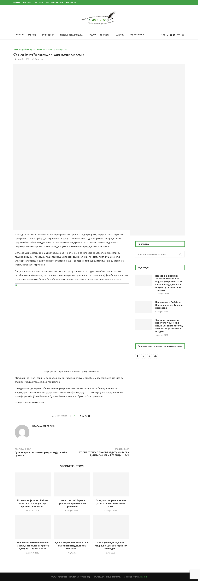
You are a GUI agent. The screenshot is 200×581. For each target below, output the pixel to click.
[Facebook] (161, 35)
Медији (92, 35)
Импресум (71, 2)
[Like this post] (77, 415)
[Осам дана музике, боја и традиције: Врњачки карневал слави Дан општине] (111, 527)
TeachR (143, 576)
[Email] (174, 35)
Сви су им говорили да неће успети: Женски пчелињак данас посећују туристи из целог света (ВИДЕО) (169, 326)
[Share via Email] (89, 415)
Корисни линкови (54, 2)
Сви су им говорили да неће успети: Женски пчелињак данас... (111, 503)
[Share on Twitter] (83, 415)
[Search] (183, 35)
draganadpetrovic (43, 426)
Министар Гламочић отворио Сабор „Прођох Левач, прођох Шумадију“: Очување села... (33, 546)
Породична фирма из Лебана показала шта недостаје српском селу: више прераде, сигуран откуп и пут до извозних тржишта (168, 283)
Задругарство (137, 35)
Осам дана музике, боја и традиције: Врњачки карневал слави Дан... (110, 546)
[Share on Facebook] (80, 415)
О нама (16, 2)
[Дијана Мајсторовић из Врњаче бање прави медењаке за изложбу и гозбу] (72, 527)
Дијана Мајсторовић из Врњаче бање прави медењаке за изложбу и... (72, 546)
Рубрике (32, 35)
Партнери (38, 2)
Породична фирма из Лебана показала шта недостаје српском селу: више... (32, 503)
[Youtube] (171, 35)
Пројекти (104, 35)
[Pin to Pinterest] (86, 415)
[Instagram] (167, 35)
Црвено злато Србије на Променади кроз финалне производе (72, 503)
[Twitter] (164, 35)
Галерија (120, 35)
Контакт (27, 2)
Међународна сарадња (71, 35)
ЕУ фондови (48, 35)
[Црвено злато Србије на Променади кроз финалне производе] (72, 484)
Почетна (20, 35)
